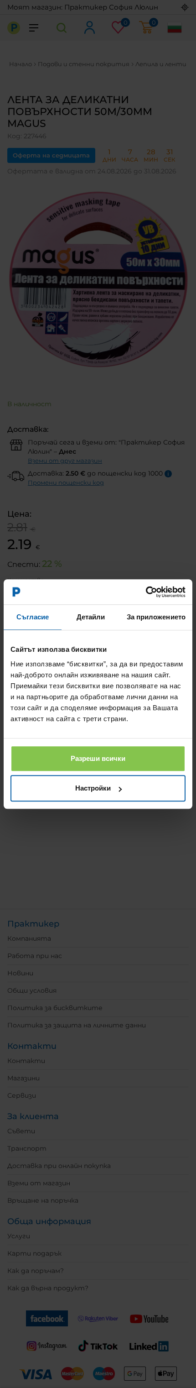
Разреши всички (98, 758)
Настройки (93, 788)
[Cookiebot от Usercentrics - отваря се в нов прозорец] (146, 592)
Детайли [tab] (91, 617)
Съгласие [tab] (32, 617)
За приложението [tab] (156, 617)
